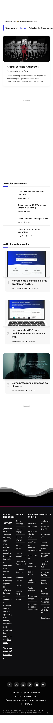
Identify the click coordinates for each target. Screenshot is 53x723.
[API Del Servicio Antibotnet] (26, 49)
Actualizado (34, 28)
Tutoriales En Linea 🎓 (11, 22)
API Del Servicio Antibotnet (22, 66)
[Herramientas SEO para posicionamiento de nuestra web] (26, 313)
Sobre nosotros (38, 700)
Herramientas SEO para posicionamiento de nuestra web (28, 333)
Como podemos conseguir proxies (34, 218)
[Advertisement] (26, 10)
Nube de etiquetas (26, 22)
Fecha (23, 28)
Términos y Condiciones (16, 700)
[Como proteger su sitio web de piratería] (26, 366)
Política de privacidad (25, 696)
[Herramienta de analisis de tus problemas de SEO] (26, 264)
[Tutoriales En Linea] (7, 523)
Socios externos (32, 693)
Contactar (26, 704)
